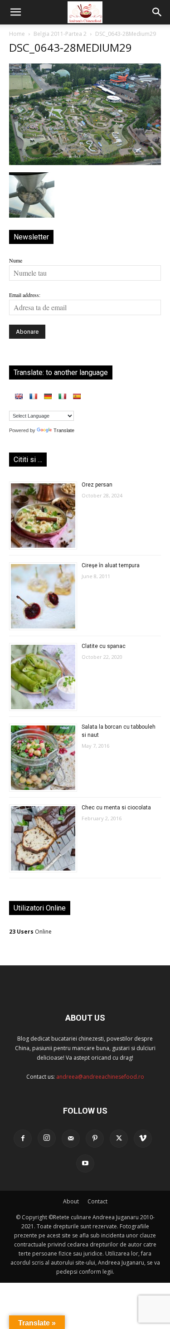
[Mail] (71, 1138)
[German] (48, 396)
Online (30, 931)
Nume (15, 260)
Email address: (24, 294)
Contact (97, 1201)
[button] (15, 12)
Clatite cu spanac (104, 646)
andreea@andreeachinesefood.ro (100, 1077)
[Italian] (62, 396)
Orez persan (97, 485)
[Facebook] (23, 1138)
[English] (19, 396)
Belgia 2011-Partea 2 (60, 34)
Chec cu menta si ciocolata (116, 807)
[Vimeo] (143, 1138)
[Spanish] (77, 396)
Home (17, 34)
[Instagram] (47, 1138)
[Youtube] (85, 1163)
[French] (33, 396)
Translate (63, 430)
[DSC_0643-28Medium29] (85, 162)
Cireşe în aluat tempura (111, 565)
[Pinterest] (95, 1138)
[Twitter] (119, 1138)
